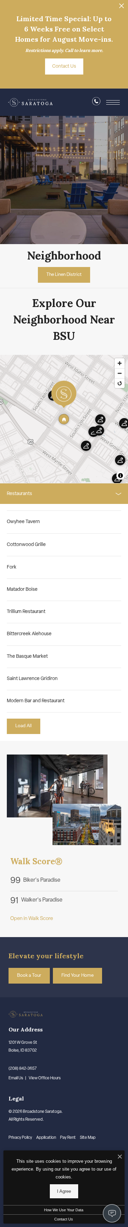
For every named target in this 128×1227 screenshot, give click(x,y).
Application (46, 1138)
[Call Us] (96, 102)
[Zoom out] (120, 373)
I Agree (64, 1191)
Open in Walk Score (31, 918)
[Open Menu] (113, 102)
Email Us (16, 1078)
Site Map (88, 1138)
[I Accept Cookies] (120, 1157)
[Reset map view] (120, 383)
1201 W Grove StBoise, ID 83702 (23, 1047)
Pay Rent (68, 1138)
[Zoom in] (120, 363)
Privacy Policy (20, 1138)
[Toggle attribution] (120, 475)
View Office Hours (45, 1078)
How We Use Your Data (63, 1210)
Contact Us (63, 1219)
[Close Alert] (121, 7)
